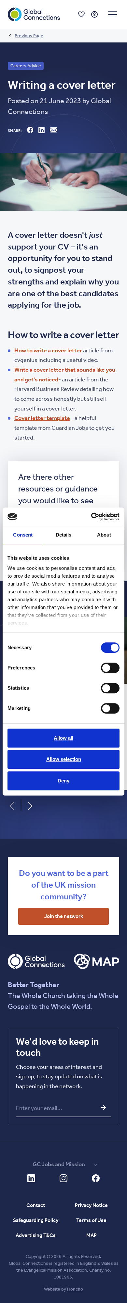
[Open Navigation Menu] (112, 14)
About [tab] (104, 535)
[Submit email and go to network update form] (103, 1107)
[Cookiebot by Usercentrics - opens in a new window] (91, 516)
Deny (63, 780)
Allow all (63, 738)
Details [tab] (64, 535)
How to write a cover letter (48, 350)
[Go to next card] (30, 806)
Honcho (75, 1289)
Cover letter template (42, 418)
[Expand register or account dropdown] (94, 14)
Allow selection (63, 759)
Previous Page (29, 36)
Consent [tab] (23, 535)
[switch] (110, 668)
